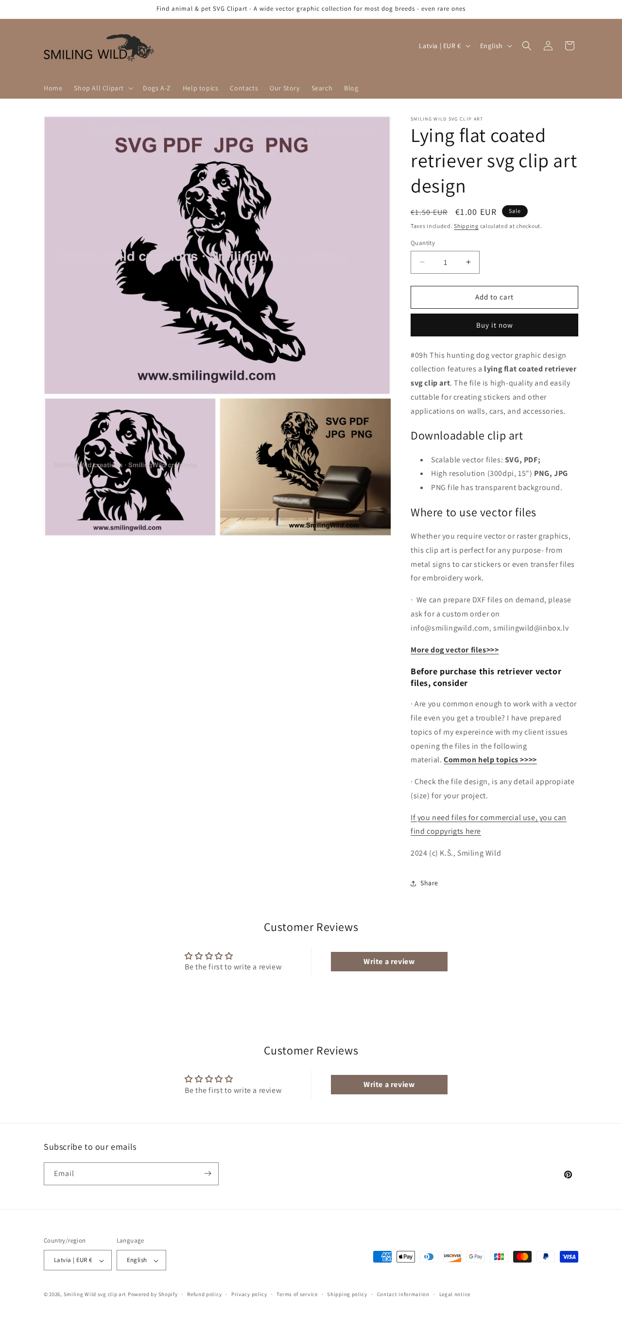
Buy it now (494, 325)
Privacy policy (249, 1294)
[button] (102, 88)
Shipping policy (347, 1294)
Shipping (466, 225)
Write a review (389, 961)
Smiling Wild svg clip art (95, 1294)
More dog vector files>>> (455, 650)
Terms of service (296, 1294)
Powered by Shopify (153, 1294)
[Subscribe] (207, 1173)
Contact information (403, 1294)
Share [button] (429, 882)
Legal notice (454, 1294)
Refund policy (204, 1294)
